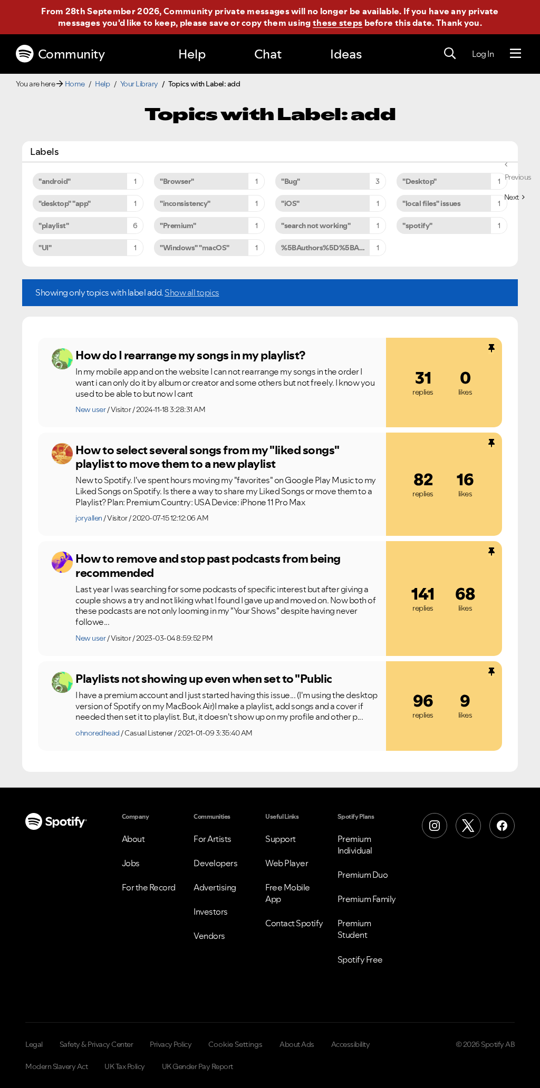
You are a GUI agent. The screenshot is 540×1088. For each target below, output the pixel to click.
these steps (337, 22)
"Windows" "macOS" (194, 247)
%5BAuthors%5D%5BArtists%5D (333, 247)
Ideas (346, 54)
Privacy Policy (170, 1044)
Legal (34, 1044)
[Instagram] (434, 825)
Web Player (286, 863)
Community (71, 54)
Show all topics (192, 292)
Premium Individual (355, 844)
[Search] (450, 54)
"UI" (44, 247)
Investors (211, 911)
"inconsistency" (185, 203)
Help (192, 54)
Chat (268, 54)
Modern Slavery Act (56, 1066)
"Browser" (177, 181)
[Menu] (515, 53)
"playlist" (53, 225)
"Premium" (178, 225)
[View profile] (62, 358)
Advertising (215, 887)
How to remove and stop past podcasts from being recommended (208, 566)
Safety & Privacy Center (96, 1044)
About (133, 839)
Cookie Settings (235, 1044)
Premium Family (367, 899)
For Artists (213, 839)
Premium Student (354, 928)
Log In (483, 54)
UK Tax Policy (124, 1066)
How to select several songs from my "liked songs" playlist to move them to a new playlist (207, 457)
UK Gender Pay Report (197, 1066)
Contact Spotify (294, 923)
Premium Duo (363, 874)
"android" (54, 181)
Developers (215, 863)
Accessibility (350, 1044)
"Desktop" (419, 181)
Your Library (139, 84)
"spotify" (417, 225)
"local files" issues (431, 203)
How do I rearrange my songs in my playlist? (190, 355)
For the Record (149, 887)
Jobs (131, 863)
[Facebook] (502, 825)
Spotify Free (360, 959)
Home (75, 84)
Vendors (209, 936)
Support (280, 839)
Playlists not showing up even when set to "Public (203, 678)
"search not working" (315, 225)
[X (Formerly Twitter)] (468, 825)
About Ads (296, 1044)
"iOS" (290, 203)
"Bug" (290, 181)
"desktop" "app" (64, 203)
